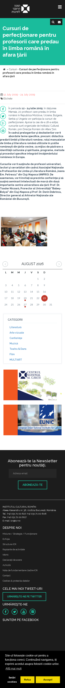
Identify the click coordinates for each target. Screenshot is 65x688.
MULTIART (16, 359)
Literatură (15, 327)
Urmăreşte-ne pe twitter (24, 596)
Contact (6, 575)
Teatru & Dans (18, 348)
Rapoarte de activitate (14, 549)
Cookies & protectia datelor (16, 580)
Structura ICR (9, 544)
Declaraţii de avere (12, 560)
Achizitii (7, 565)
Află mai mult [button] (13, 668)
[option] (24, 231)
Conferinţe (16, 338)
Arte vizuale (17, 332)
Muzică (14, 343)
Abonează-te (33, 484)
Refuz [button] (27, 679)
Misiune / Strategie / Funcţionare (20, 533)
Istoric (6, 554)
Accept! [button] (48, 679)
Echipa (6, 539)
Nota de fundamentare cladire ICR (20, 570)
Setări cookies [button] (12, 679)
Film (12, 354)
